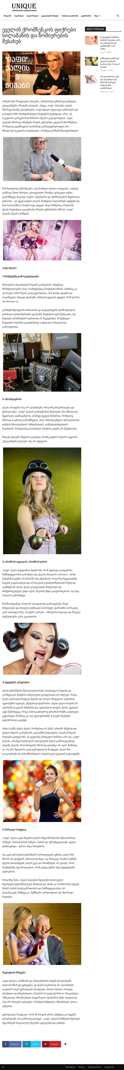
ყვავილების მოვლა (50, 16)
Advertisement (94, 1067)
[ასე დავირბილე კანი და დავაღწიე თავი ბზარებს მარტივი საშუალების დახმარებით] (91, 79)
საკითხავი (19, 16)
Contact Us (109, 1067)
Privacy (81, 1067)
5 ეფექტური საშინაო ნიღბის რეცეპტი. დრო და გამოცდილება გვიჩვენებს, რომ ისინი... (110, 43)
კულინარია (86, 16)
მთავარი (7, 16)
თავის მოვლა (32, 16)
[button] (118, 15)
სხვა (96, 16)
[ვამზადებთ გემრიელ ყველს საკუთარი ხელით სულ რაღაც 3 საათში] (91, 61)
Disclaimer (70, 1067)
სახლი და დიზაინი (70, 16)
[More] (65, 1044)
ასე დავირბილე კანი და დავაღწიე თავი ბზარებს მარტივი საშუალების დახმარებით (109, 82)
